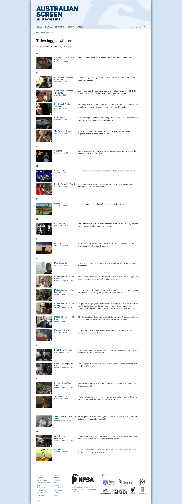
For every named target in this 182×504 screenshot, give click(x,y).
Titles (39, 27)
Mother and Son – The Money (64, 304)
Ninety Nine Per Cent (63, 350)
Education (60, 27)
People (48, 27)
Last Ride (58, 243)
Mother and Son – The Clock (64, 277)
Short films (40, 485)
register (138, 27)
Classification (58, 490)
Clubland (58, 151)
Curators (57, 480)
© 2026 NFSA (41, 501)
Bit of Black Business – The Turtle (64, 92)
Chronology (57, 487)
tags (47, 33)
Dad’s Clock (59, 171)
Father (57, 204)
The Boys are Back (62, 131)
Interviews (40, 495)
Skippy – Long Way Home (62, 384)
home (38, 33)
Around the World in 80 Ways (64, 58)
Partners (56, 478)
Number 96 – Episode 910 (63, 364)
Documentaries (42, 480)
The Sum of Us (60, 397)
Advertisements (42, 487)
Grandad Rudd (60, 223)
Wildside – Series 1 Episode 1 (63, 437)
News (71, 27)
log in (133, 27)
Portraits (40, 492)
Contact (56, 492)
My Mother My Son (62, 330)
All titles (39, 475)
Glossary (57, 485)
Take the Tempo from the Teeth (65, 417)
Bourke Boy (59, 118)
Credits (56, 495)
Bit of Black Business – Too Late (64, 105)
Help (55, 483)
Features (40, 478)
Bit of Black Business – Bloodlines (64, 78)
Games (80, 27)
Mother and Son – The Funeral (64, 291)
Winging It (58, 450)
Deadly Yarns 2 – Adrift (64, 184)
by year (69, 46)
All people (40, 490)
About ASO (57, 475)
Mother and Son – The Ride (64, 318)
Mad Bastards (60, 263)
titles (43, 33)
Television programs (43, 483)
